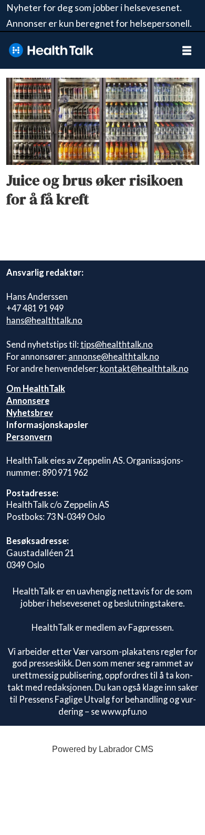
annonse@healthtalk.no (113, 356)
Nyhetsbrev (29, 413)
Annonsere (27, 400)
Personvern (29, 437)
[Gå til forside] (84, 50)
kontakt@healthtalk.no (144, 368)
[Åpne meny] (186, 50)
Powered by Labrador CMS (102, 749)
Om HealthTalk (35, 388)
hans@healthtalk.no (44, 320)
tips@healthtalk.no (116, 344)
